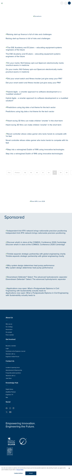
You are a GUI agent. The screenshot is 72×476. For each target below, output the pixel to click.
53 (54, 172)
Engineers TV (9, 394)
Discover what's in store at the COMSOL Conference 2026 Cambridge (35, 244)
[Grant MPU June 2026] (37, 201)
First (9, 172)
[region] (36, 470)
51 (42, 172)
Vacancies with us (10, 375)
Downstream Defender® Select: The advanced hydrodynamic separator (36, 279)
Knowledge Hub (12, 383)
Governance (9, 329)
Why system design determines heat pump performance (29, 268)
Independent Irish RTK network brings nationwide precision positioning (35, 233)
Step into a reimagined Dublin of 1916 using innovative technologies (34, 154)
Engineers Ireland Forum (12, 356)
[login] (61, 3)
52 (48, 172)
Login (7, 348)
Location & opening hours (13, 367)
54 (60, 172)
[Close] (69, 468)
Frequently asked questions (13, 373)
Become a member (11, 346)
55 (66, 172)
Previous (17, 172)
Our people (9, 332)
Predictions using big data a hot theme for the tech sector (30, 111)
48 (25, 172)
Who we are (9, 324)
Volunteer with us (10, 354)
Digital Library (9, 389)
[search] (65, 3)
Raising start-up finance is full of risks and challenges (28, 38)
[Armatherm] (37, 16)
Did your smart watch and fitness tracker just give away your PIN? (33, 83)
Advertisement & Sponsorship (14, 370)
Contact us (10, 361)
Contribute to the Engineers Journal (15, 351)
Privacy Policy (19, 469)
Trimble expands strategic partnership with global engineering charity (35, 256)
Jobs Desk (9, 378)
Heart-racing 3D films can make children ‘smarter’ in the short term (33, 125)
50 (37, 172)
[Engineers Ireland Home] (2, 3)
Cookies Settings (18, 473)
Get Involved (10, 339)
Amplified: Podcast (11, 392)
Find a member (10, 335)
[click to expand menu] (69, 3)
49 (31, 172)
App (7, 397)
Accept (31, 473)
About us (9, 318)
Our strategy (9, 327)
